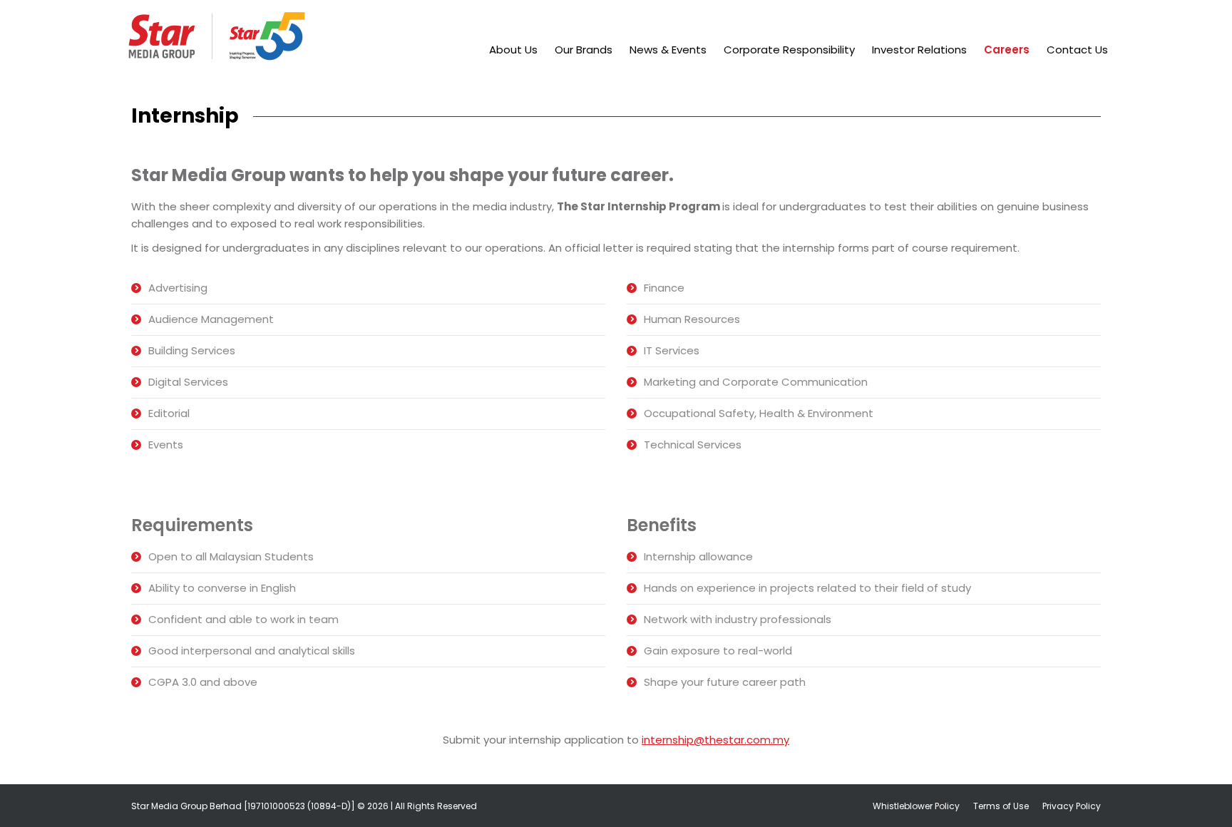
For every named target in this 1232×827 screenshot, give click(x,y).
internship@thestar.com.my (715, 739)
